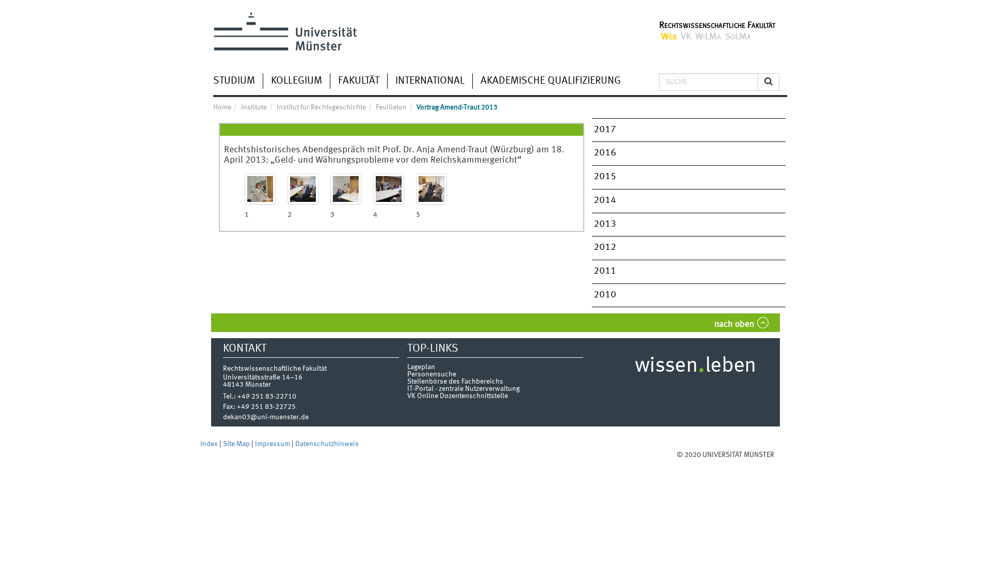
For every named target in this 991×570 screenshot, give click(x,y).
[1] (260, 188)
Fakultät (358, 81)
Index (209, 444)
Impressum (273, 444)
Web (669, 36)
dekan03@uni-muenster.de (266, 417)
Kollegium (296, 81)
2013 (605, 224)
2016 (605, 152)
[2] (302, 188)
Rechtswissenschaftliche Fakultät (717, 25)
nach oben (734, 324)
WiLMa (708, 36)
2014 (605, 200)
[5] (431, 188)
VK (686, 36)
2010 (605, 294)
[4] (388, 188)
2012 (605, 247)
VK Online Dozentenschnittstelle (457, 396)
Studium (234, 81)
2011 (605, 271)
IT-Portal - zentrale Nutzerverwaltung (463, 388)
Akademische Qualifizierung (551, 81)
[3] (345, 188)
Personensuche (431, 374)
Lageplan (421, 367)
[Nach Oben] (784, 454)
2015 (605, 176)
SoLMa (738, 36)
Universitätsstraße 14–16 (262, 377)
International (430, 81)
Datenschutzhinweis (327, 444)
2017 (605, 129)
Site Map (237, 444)
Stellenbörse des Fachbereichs (455, 381)
